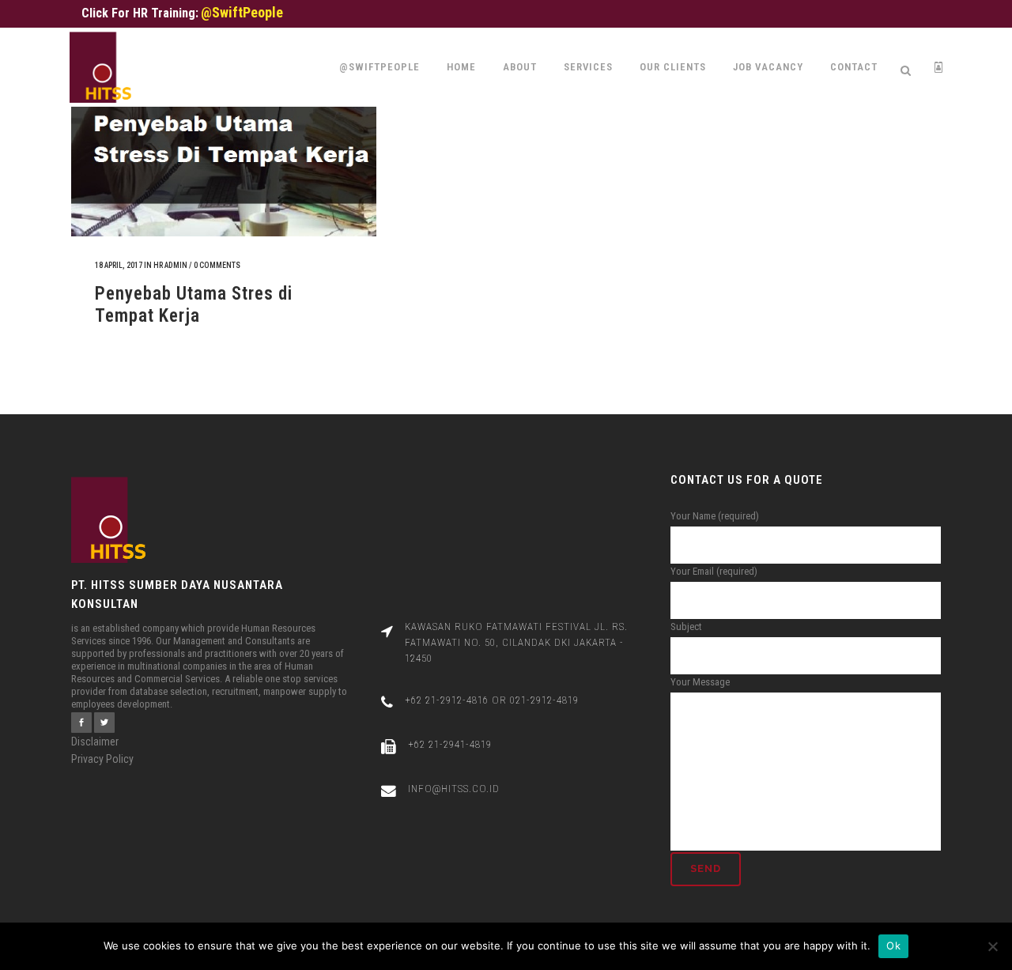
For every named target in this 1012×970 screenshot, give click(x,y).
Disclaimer (95, 741)
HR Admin (170, 265)
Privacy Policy (102, 759)
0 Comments (217, 265)
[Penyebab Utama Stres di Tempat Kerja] (223, 126)
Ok (893, 945)
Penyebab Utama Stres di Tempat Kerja (194, 304)
